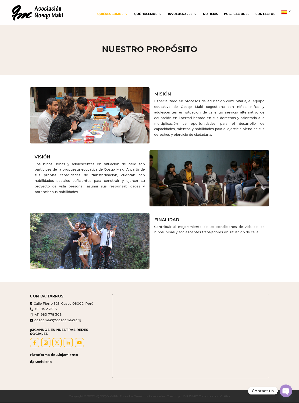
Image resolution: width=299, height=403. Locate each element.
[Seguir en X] (57, 342)
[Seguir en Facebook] (34, 342)
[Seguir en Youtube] (79, 342)
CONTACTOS (265, 14)
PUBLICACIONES (236, 14)
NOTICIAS (210, 14)
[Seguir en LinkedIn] (68, 342)
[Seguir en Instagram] (45, 342)
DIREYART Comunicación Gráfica (206, 396)
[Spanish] (286, 17)
